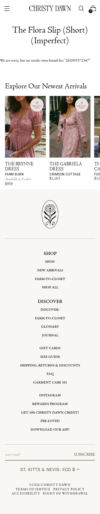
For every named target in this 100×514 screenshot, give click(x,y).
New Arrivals (50, 270)
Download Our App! (50, 429)
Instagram (50, 395)
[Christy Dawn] (50, 8)
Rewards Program (50, 404)
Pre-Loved (50, 421)
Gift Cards (50, 348)
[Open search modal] (81, 8)
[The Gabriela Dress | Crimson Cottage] (69, 127)
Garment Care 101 (50, 382)
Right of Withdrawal (65, 493)
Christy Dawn (55, 485)
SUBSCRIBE (84, 454)
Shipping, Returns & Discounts (50, 365)
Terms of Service (33, 489)
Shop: (50, 261)
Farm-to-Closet (50, 279)
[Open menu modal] (6, 8)
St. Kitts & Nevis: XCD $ (48, 469)
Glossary (50, 326)
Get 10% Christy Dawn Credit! (50, 412)
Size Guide (50, 356)
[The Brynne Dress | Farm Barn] (25, 127)
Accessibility (26, 493)
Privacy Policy (68, 489)
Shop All (50, 287)
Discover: (50, 309)
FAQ (50, 373)
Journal (50, 335)
